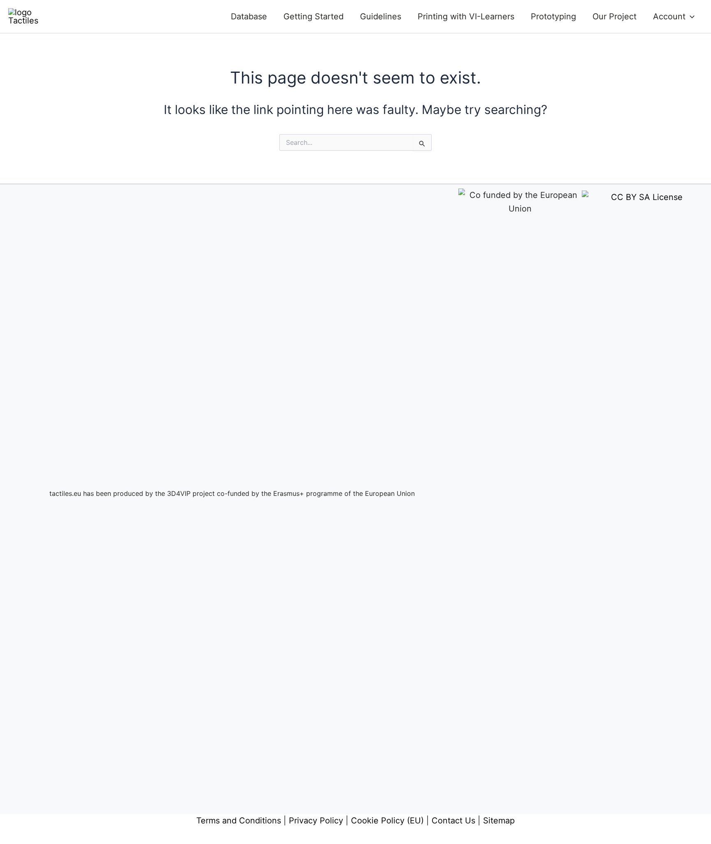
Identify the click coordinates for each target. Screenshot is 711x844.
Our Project (614, 16)
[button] (690, 16)
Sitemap (499, 820)
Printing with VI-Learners (466, 16)
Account (669, 16)
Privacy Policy (316, 820)
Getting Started (313, 16)
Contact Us (453, 820)
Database (249, 16)
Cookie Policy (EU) (387, 820)
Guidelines (380, 16)
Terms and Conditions (238, 820)
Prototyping (553, 16)
